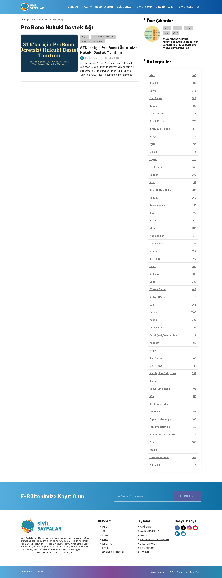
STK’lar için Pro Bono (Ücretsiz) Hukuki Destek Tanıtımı (108, 50)
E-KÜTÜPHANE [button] (164, 6)
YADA (175, 32)
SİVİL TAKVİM (144, 6)
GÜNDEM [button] (73, 6)
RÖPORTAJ (107, 543)
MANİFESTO (146, 526)
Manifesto (182, 572)
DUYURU (106, 547)
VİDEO (105, 539)
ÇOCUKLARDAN (104, 6)
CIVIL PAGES (186, 6)
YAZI (104, 531)
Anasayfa (26, 19)
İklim (166, 32)
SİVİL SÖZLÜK (147, 547)
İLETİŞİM (144, 552)
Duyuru (84, 36)
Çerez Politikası (158, 572)
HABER (105, 526)
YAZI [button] (87, 6)
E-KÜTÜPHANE (147, 543)
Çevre (167, 28)
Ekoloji (188, 28)
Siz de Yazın (195, 572)
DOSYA (105, 535)
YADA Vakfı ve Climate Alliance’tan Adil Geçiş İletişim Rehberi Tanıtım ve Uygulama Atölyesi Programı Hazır (180, 43)
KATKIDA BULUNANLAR (113, 552)
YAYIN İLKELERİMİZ (149, 531)
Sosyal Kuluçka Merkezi (92, 41)
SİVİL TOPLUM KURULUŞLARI (154, 539)
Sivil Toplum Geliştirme (103, 36)
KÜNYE (143, 535)
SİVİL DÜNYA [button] (123, 6)
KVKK (172, 572)
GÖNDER (187, 496)
